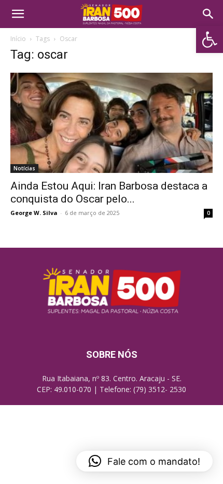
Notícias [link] (24, 168)
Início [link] (18, 38)
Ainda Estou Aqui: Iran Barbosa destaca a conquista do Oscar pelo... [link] (108, 192)
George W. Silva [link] (34, 213)
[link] (209, 39)
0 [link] (208, 213)
